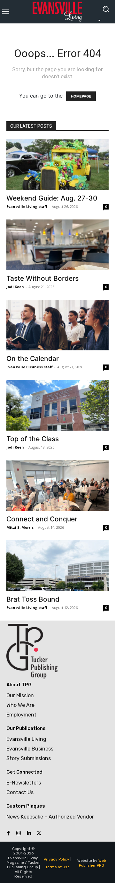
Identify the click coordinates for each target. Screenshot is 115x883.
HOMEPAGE (81, 96)
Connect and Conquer (41, 519)
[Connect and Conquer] (57, 485)
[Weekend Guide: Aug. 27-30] (57, 164)
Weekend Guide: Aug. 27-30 (51, 198)
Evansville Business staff (29, 366)
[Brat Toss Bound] (57, 565)
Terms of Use (57, 867)
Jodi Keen (15, 286)
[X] (39, 833)
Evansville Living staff (26, 206)
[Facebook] (8, 833)
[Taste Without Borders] (57, 244)
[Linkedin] (29, 833)
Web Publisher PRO (92, 862)
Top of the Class (32, 439)
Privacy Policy (56, 859)
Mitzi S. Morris (20, 527)
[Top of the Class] (57, 405)
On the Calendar (32, 359)
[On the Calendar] (57, 325)
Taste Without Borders (42, 278)
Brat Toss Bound (32, 599)
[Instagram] (18, 833)
